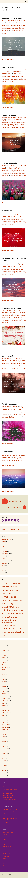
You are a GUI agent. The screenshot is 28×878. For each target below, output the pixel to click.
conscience (6, 27)
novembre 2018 (5, 696)
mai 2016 (4, 736)
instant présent (10, 28)
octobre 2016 (5, 729)
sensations (4, 33)
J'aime (3, 544)
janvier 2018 (4, 705)
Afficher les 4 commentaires (9, 202)
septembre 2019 (5, 672)
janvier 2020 (4, 662)
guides (17, 607)
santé (13, 32)
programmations (16, 622)
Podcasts (4, 556)
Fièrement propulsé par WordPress (10, 875)
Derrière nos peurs (9, 404)
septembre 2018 (5, 700)
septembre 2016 (5, 732)
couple (11, 27)
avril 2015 (4, 768)
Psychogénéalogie (10, 22)
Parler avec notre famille (11, 308)
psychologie (21, 622)
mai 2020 (4, 653)
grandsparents (4, 607)
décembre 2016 (5, 724)
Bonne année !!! (8, 211)
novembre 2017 (5, 710)
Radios (3, 565)
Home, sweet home (9, 356)
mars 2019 (4, 686)
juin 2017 (4, 717)
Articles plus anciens (13, 501)
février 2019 (4, 688)
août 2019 (4, 674)
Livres (3, 546)
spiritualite (8, 632)
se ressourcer (18, 32)
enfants (19, 604)
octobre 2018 (5, 698)
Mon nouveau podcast (8, 816)
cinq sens (10, 25)
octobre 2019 (5, 669)
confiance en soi (9, 596)
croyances (9, 604)
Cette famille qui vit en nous (9, 799)
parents (19, 620)
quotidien (3, 625)
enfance (16, 604)
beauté (14, 23)
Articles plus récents (17, 507)
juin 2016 (4, 734)
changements (5, 25)
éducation (15, 27)
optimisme (6, 30)
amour (10, 23)
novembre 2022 (5, 648)
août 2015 (4, 758)
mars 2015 (4, 770)
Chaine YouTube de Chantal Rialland (11, 529)
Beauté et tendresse (6, 539)
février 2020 (4, 660)
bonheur (19, 587)
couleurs (20, 600)
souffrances (4, 632)
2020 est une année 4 (10, 163)
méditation (18, 28)
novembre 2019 (5, 667)
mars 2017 (4, 720)
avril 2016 (4, 739)
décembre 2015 (5, 748)
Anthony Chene (16, 583)
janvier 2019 (4, 691)
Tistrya (12, 632)
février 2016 (4, 744)
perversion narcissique (7, 622)
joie (15, 28)
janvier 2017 (4, 722)
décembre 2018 (5, 693)
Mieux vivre (19, 20)
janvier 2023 (4, 645)
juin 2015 (4, 763)
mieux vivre (19, 125)
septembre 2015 (5, 756)
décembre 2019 (5, 665)
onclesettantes (4, 617)
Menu (3, 1)
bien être (19, 23)
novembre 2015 (5, 751)
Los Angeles (21, 610)
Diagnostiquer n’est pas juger (13, 18)
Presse (3, 558)
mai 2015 (4, 765)
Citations (14, 20)
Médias (3, 548)
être (22, 27)
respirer (9, 32)
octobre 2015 (5, 753)
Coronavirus (15, 600)
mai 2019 (4, 681)
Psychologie (18, 22)
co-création (16, 25)
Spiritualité (4, 23)
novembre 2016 (5, 727)
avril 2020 (4, 655)
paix (17, 30)
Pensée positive (5, 264)
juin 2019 (4, 679)
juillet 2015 (4, 760)
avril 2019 (4, 684)
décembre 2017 (5, 708)
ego (19, 27)
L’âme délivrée (6, 822)
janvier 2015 (4, 775)
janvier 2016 (4, 746)
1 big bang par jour (7, 793)
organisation (13, 30)
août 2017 (4, 715)
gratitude (4, 28)
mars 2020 (4, 657)
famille (22, 604)
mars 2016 (4, 741)
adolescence (4, 583)
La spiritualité (7, 452)
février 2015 (4, 772)
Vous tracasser (8, 67)
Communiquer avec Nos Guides (10, 809)
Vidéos (3, 570)
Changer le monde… (10, 115)
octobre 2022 (5, 650)
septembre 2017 (5, 712)
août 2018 (4, 703)
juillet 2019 (4, 677)
